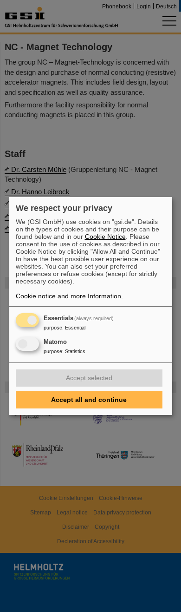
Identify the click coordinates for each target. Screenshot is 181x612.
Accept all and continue (89, 399)
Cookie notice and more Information (68, 296)
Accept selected (89, 378)
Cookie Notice (105, 236)
